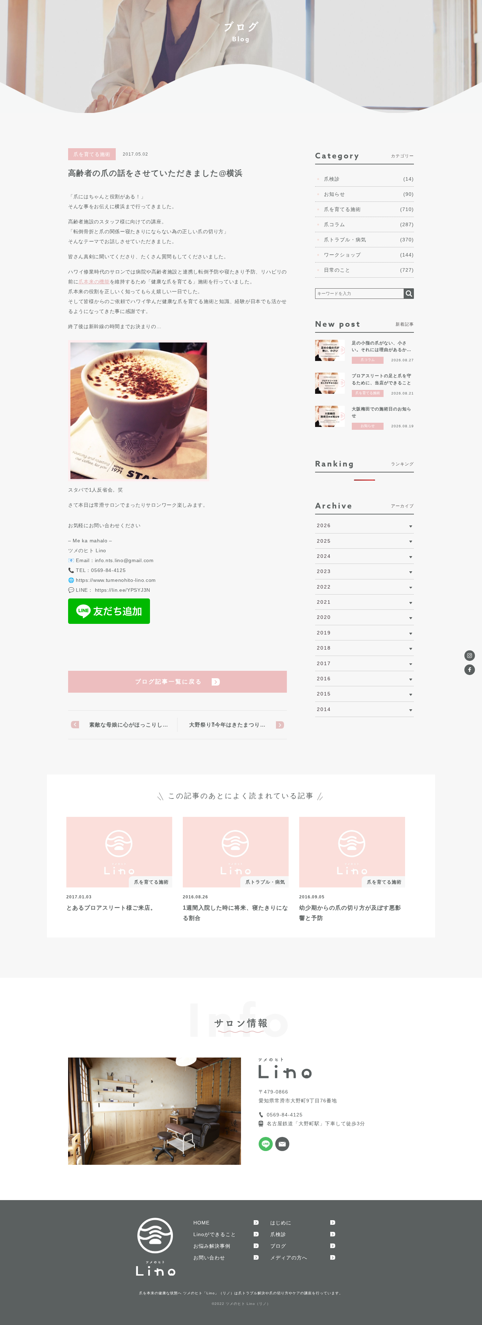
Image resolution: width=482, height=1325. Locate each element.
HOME (201, 1222)
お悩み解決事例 (211, 1246)
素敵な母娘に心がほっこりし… (128, 725)
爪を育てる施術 (91, 154)
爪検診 (278, 1234)
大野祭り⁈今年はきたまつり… (227, 725)
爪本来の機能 (93, 281)
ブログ (278, 1246)
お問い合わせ (209, 1257)
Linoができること (214, 1234)
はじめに (280, 1222)
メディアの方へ (288, 1257)
